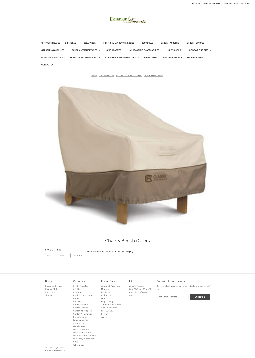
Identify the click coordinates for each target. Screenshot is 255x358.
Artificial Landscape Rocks (118, 43)
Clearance (90, 43)
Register (238, 3)
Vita (103, 298)
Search (196, 3)
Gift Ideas (70, 43)
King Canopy (107, 301)
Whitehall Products (110, 286)
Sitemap (49, 295)
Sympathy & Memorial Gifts (121, 57)
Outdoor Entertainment (84, 57)
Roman (104, 314)
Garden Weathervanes (84, 50)
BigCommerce (60, 348)
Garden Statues (195, 43)
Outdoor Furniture (52, 57)
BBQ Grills (147, 43)
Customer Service (172, 57)
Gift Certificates (211, 3)
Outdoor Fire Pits (198, 50)
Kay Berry (105, 292)
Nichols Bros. (107, 295)
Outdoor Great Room (111, 304)
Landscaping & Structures (144, 50)
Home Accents (113, 50)
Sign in (227, 3)
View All (104, 317)
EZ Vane (105, 289)
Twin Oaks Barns (109, 307)
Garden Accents (170, 43)
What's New (150, 57)
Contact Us (47, 64)
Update (78, 255)
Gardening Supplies (52, 50)
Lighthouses (174, 50)
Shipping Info (195, 57)
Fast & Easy (107, 311)
